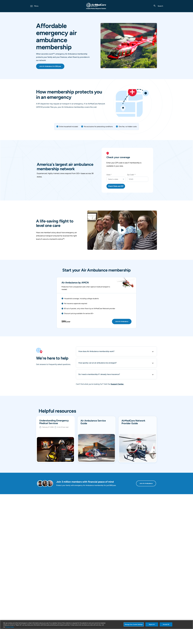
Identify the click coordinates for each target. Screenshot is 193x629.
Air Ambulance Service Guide (93, 422)
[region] (96, 624)
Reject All (152, 624)
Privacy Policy (10, 627)
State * (109, 175)
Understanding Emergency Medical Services (54, 422)
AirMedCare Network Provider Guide (133, 422)
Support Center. (117, 384)
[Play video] (122, 230)
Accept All (166, 624)
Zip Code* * (131, 175)
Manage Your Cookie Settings (134, 624)
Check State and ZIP (115, 186)
